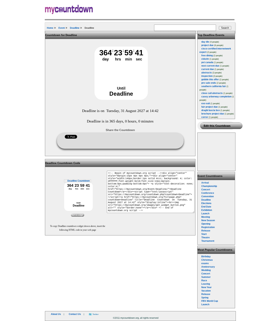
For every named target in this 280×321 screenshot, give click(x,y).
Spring (204, 297)
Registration (208, 227)
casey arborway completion (216, 96)
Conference (207, 193)
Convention (207, 196)
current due (207, 69)
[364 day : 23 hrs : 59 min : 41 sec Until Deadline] (121, 99)
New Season (208, 220)
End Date (206, 206)
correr (204, 117)
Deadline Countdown (78, 181)
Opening (205, 223)
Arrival (205, 182)
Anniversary (208, 266)
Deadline (74, 28)
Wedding (206, 270)
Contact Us (75, 314)
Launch (205, 213)
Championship (209, 186)
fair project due (209, 107)
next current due (210, 65)
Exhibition (206, 210)
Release (205, 230)
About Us (56, 314)
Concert (205, 189)
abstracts (206, 72)
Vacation (206, 290)
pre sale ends (208, 83)
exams (205, 263)
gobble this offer (210, 79)
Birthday (206, 256)
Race (204, 280)
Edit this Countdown (217, 125)
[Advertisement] (217, 152)
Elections (206, 203)
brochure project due (212, 113)
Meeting (205, 217)
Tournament (207, 241)
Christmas (207, 260)
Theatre (205, 237)
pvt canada (207, 62)
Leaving (205, 284)
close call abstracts (212, 93)
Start (204, 234)
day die (205, 42)
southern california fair (213, 86)
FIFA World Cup (209, 301)
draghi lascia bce (210, 110)
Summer (206, 277)
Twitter (96, 314)
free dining (207, 55)
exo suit (205, 103)
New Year (206, 287)
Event (61, 28)
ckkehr (205, 59)
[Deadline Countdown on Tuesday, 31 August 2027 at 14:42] (77, 216)
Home (50, 28)
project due (207, 45)
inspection (207, 76)
